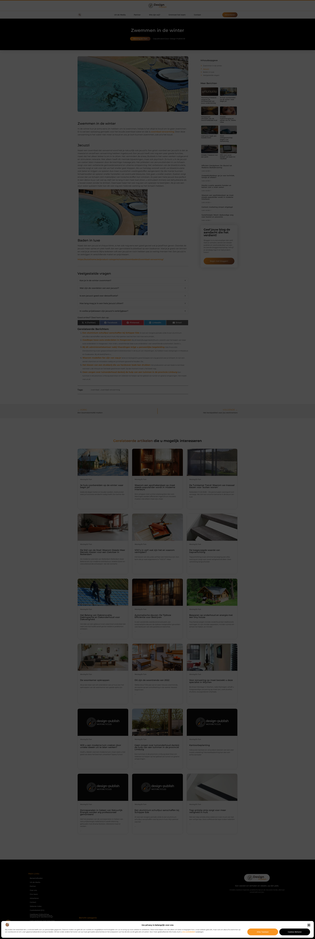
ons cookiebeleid (188, 932)
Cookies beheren (295, 932)
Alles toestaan (263, 932)
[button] (309, 925)
